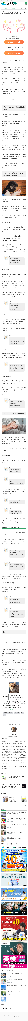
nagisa (24, 16)
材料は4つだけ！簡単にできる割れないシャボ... (17, 986)
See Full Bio (13, 709)
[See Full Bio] (17, 710)
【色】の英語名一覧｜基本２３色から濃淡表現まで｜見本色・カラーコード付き (16, 819)
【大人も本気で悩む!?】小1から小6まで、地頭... (16, 975)
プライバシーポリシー (15, 1016)
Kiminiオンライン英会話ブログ (14, 1019)
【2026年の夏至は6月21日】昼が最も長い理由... (16, 999)
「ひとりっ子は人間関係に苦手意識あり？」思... (16, 981)
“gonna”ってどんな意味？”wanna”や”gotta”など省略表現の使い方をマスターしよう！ (16, 831)
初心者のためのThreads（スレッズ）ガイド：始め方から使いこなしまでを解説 (16, 838)
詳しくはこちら (13, 42)
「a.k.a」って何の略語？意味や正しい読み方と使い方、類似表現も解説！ (16, 825)
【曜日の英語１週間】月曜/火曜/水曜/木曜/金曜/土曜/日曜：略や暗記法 (16, 813)
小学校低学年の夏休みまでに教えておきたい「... (16, 993)
